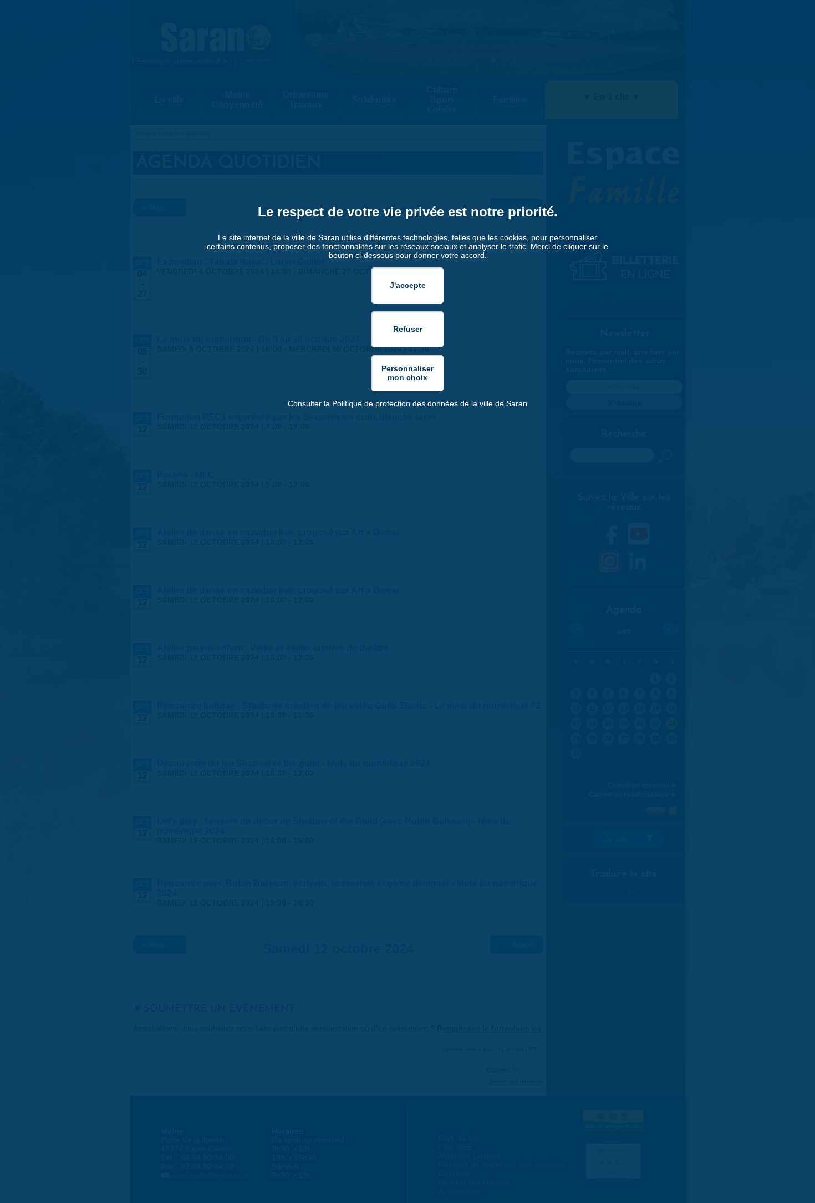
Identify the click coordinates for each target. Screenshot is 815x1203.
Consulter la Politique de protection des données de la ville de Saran (407, 403)
